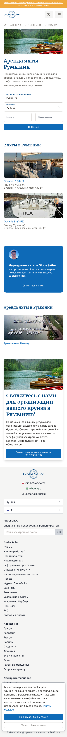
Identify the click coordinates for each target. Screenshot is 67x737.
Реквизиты (10, 592)
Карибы (8, 642)
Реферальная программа (19, 565)
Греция (8, 628)
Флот (7, 660)
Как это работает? (14, 551)
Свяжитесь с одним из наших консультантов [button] (33, 453)
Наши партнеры (13, 560)
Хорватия (9, 633)
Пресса (8, 578)
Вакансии (9, 587)
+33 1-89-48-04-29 (35, 483)
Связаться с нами (35, 494)
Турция (8, 637)
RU (12, 510)
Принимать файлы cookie (33, 716)
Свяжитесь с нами (33, 285)
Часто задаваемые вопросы (21, 574)
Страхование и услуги (17, 569)
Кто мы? (8, 547)
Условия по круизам (16, 597)
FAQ (6, 610)
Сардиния (10, 646)
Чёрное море (34, 24)
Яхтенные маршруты (16, 664)
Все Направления (14, 655)
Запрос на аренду (14, 669)
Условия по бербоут (16, 601)
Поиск (35, 127)
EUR (13, 502)
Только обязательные (33, 725)
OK (59, 532)
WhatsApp (35, 488)
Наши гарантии (13, 556)
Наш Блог (9, 606)
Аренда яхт (15, 24)
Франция (9, 651)
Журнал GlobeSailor (15, 583)
